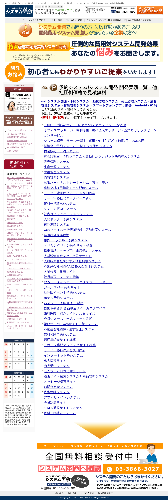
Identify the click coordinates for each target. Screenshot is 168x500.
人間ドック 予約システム (63, 219)
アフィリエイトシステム (62, 397)
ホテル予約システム (58, 298)
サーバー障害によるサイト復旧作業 (69, 193)
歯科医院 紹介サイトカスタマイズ (69, 313)
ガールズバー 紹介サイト (62, 287)
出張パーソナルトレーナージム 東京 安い (76, 182)
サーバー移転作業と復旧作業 (64, 350)
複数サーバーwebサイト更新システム (71, 324)
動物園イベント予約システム (65, 292)
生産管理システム (57, 167)
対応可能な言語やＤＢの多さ (20, 144)
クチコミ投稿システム (60, 209)
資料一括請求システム (60, 203)
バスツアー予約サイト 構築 (63, 303)
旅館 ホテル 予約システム (66, 240)
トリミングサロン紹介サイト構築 (68, 245)
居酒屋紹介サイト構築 (60, 339)
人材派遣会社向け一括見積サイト (68, 256)
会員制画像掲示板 (56, 235)
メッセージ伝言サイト (60, 381)
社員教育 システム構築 (61, 277)
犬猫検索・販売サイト (60, 271)
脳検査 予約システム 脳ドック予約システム (78, 146)
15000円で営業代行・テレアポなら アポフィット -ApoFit (85, 125)
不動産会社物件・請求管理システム (69, 329)
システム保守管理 (36, 20)
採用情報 (72, 493)
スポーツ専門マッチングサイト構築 (70, 345)
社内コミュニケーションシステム (68, 214)
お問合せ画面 (55, 20)
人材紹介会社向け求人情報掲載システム (72, 261)
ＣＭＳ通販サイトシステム (63, 408)
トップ (20, 20)
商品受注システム (57, 366)
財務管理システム (57, 172)
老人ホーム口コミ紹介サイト (65, 371)
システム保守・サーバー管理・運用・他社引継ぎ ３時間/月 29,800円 (95, 140)
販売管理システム (57, 161)
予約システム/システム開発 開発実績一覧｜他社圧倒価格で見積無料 (119, 20)
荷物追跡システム (57, 224)
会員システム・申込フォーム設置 (68, 319)
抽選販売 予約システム (61, 151)
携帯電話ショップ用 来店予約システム (73, 250)
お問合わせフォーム (58, 387)
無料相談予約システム (61, 334)
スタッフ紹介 (13, 151)
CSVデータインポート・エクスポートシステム (78, 282)
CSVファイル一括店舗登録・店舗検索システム (77, 229)
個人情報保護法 (105, 493)
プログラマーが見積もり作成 (20, 130)
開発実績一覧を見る (19, 174)
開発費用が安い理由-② (17, 140)
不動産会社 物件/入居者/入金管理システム (74, 266)
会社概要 (59, 493)
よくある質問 (87, 493)
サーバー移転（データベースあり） (69, 198)
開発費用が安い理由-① (17, 137)
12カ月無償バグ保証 (16, 147)
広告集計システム (57, 392)
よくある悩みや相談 (16, 134)
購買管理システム (57, 177)
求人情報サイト (55, 360)
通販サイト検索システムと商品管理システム (76, 376)
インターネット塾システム (63, 355)
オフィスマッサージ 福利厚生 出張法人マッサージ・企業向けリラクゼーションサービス (100, 132)
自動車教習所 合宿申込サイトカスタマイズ (75, 308)
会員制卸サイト (55, 402)
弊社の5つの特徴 (74, 20)
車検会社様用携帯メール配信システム (71, 188)
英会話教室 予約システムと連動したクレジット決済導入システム (92, 156)
